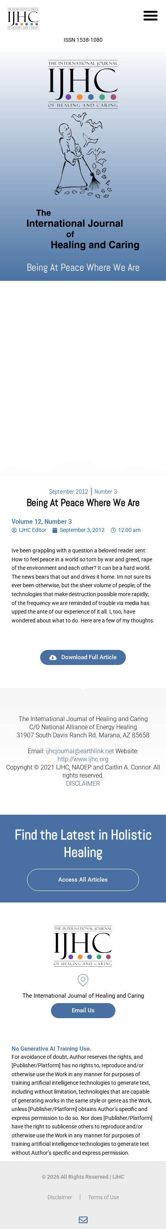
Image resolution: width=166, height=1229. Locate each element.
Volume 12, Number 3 (42, 521)
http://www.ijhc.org (83, 759)
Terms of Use (103, 1197)
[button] (150, 15)
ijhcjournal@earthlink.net (80, 751)
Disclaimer (59, 1197)
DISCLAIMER (83, 783)
